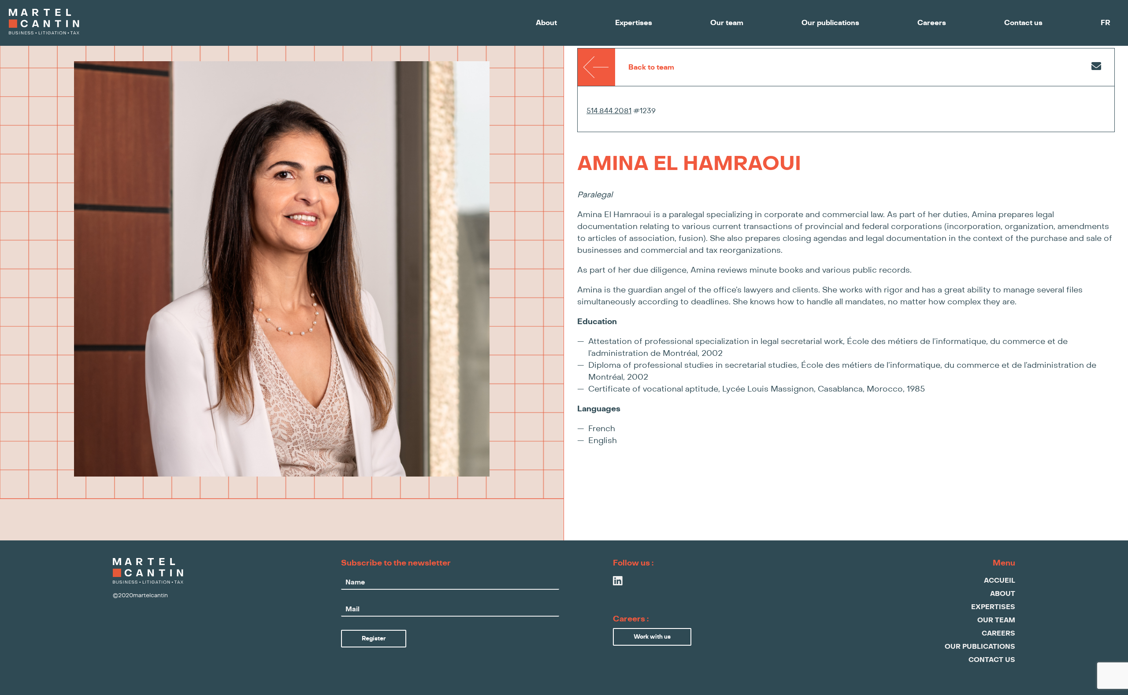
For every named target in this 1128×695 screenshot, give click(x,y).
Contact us (1023, 22)
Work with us (652, 636)
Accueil (999, 581)
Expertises (633, 22)
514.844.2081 (608, 111)
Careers (931, 22)
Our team (726, 22)
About (546, 22)
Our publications (830, 22)
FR (1105, 22)
